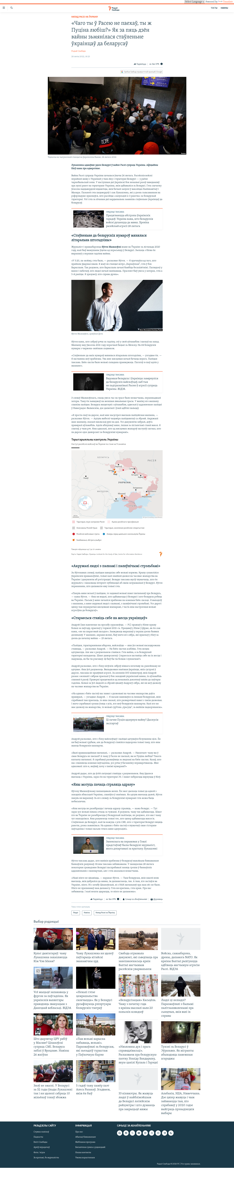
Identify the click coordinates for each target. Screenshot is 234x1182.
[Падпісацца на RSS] (170, 1133)
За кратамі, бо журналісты (46, 1157)
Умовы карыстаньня (85, 1157)
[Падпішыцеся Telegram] (164, 1133)
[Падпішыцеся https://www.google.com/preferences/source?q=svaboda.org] (119, 1133)
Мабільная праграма (85, 1142)
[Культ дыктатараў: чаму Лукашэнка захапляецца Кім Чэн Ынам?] (53, 939)
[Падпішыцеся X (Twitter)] (132, 1133)
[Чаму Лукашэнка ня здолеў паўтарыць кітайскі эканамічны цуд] (95, 939)
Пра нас (79, 1132)
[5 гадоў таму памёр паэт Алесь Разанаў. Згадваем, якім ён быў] (95, 1071)
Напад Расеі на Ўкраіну (84, 17)
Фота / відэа (39, 1152)
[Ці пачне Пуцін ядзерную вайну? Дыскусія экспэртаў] (88, 723)
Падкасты (38, 1137)
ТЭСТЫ (214, 8)
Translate (228, 2)
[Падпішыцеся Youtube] (138, 1133)
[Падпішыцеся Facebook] (126, 1133)
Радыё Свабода (78, 51)
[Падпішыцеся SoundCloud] (151, 1133)
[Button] (140, 64)
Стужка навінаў (41, 1132)
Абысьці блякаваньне (85, 1137)
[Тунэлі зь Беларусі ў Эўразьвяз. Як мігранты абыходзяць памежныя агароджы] (180, 1032)
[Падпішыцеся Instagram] (158, 1133)
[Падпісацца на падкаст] (145, 1133)
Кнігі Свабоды (40, 1142)
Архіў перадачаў (42, 1147)
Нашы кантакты (83, 1152)
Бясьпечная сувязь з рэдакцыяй (90, 1147)
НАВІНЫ (224, 8)
